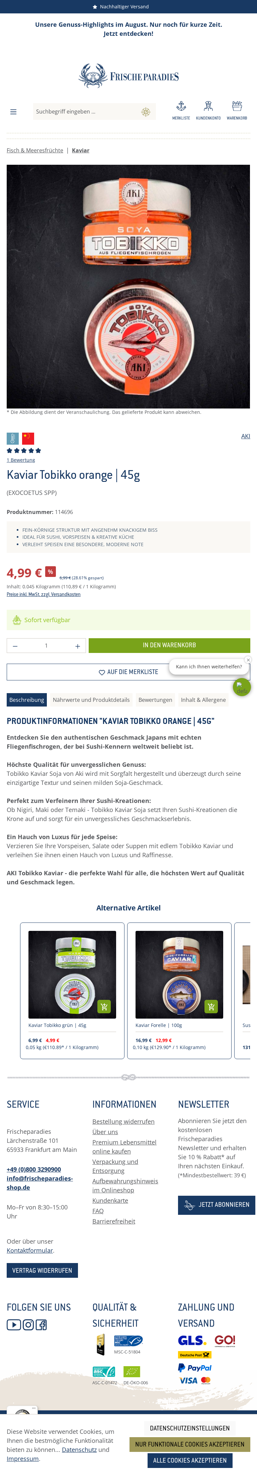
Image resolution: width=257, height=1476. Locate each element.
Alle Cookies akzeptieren (190, 1461)
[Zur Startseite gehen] (128, 76)
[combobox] (84, 111)
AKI (245, 436)
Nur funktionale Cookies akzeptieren (190, 1445)
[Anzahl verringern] (15, 645)
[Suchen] (146, 111)
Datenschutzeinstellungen (190, 1428)
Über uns (105, 1132)
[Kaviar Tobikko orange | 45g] (128, 286)
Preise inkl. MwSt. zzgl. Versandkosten (44, 595)
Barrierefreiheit (113, 1221)
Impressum (23, 1459)
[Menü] (13, 112)
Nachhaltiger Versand (123, 6)
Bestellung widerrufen (123, 1121)
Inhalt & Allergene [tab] (203, 700)
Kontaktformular (30, 1250)
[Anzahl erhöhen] (78, 645)
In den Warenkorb (169, 645)
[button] (242, 687)
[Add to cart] (104, 1006)
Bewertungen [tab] (155, 700)
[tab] (27, 700)
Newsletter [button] (203, 1105)
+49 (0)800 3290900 (34, 1169)
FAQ (98, 1211)
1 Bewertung (21, 460)
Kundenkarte (110, 1200)
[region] (128, 295)
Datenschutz (79, 1450)
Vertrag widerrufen (42, 1271)
